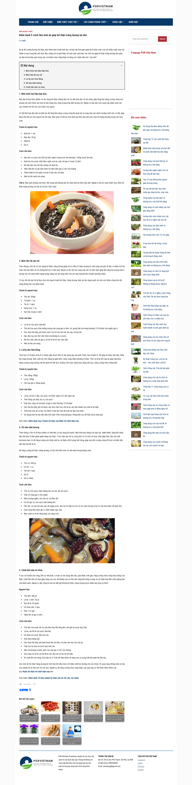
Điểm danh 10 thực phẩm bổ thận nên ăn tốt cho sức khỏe (53, 678)
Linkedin (141, 770)
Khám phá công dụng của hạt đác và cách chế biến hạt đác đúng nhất (150, 152)
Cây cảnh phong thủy (95, 22)
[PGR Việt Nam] (96, 9)
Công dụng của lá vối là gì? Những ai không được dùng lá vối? (149, 284)
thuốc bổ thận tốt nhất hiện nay (36, 671)
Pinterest (141, 766)
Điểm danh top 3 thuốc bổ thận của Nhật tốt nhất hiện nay (53, 421)
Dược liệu (117, 22)
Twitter (140, 763)
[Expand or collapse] (121, 65)
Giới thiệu (48, 22)
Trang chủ (33, 22)
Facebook (141, 760)
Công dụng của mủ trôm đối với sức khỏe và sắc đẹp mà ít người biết (150, 340)
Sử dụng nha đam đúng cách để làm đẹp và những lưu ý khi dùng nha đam (150, 130)
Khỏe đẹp (133, 22)
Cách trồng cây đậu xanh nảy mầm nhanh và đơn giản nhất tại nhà (150, 328)
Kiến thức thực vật (67, 22)
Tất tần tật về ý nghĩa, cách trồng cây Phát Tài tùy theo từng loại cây (150, 296)
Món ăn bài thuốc (26, 31)
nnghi (24, 40)
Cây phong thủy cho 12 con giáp (156, 235)
